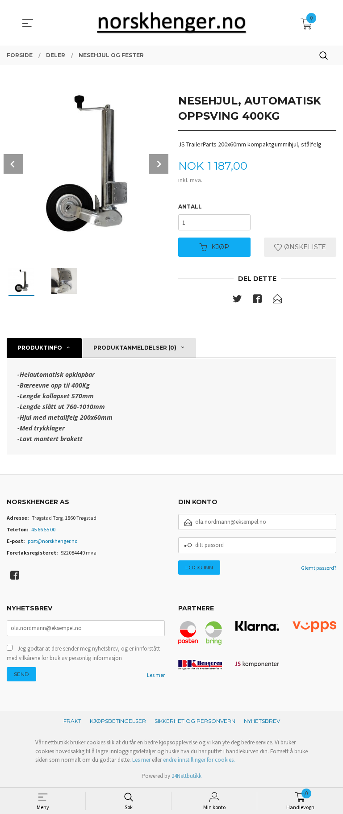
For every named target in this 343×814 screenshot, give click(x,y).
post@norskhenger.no (52, 541)
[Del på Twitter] (237, 300)
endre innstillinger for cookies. (199, 760)
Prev (13, 164)
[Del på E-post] (277, 300)
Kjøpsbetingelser (118, 721)
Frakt (72, 721)
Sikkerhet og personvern (195, 721)
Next (158, 164)
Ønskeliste (304, 247)
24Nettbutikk (186, 776)
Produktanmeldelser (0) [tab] (134, 347)
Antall (190, 206)
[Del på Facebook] (257, 300)
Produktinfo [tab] (39, 347)
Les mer (156, 675)
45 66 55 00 (43, 529)
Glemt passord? (318, 567)
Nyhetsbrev (262, 721)
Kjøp (220, 247)
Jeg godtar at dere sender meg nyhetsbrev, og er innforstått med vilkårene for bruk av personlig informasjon (83, 653)
